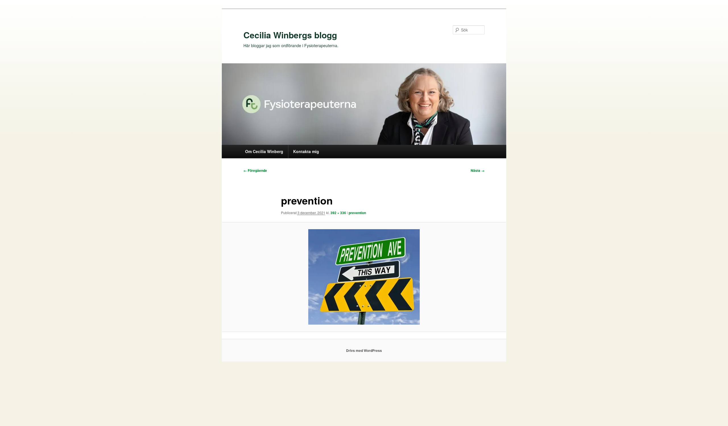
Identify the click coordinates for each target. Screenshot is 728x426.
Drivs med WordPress (364, 350)
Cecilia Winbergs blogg (290, 35)
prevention (357, 212)
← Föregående (255, 170)
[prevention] (364, 277)
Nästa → (478, 170)
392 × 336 (338, 212)
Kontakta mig (306, 151)
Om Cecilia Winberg (264, 151)
